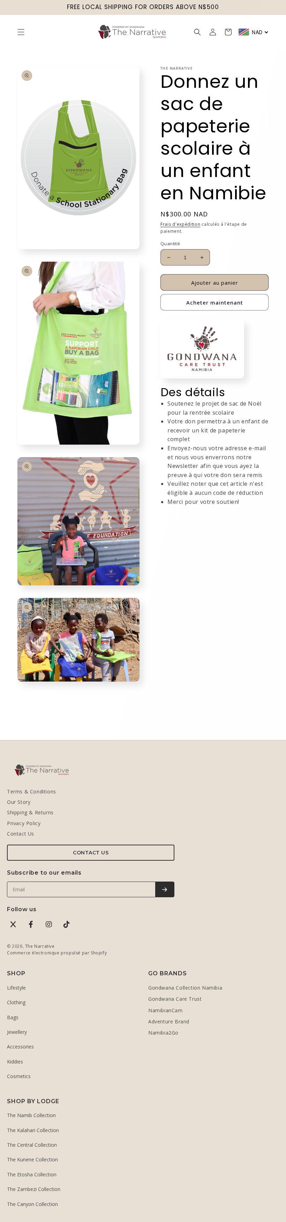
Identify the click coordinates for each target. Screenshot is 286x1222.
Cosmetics (19, 1076)
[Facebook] (31, 924)
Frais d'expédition (180, 224)
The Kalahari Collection (33, 1130)
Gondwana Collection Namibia (185, 987)
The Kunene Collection (32, 1159)
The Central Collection (32, 1145)
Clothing (16, 1002)
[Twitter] (13, 924)
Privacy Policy (23, 823)
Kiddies (15, 1061)
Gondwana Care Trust (175, 999)
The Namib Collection (31, 1115)
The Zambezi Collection (33, 1189)
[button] (21, 32)
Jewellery (17, 1032)
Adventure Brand (168, 1021)
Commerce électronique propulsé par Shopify (57, 953)
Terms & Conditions (31, 791)
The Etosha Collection (32, 1174)
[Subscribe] (164, 889)
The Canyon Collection (32, 1204)
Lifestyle (16, 987)
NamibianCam (165, 1010)
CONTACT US (90, 853)
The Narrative (40, 946)
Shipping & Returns (30, 812)
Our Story (18, 802)
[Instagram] (49, 924)
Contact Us (20, 833)
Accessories (20, 1046)
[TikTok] (66, 924)
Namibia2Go (163, 1032)
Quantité (170, 243)
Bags (12, 1017)
